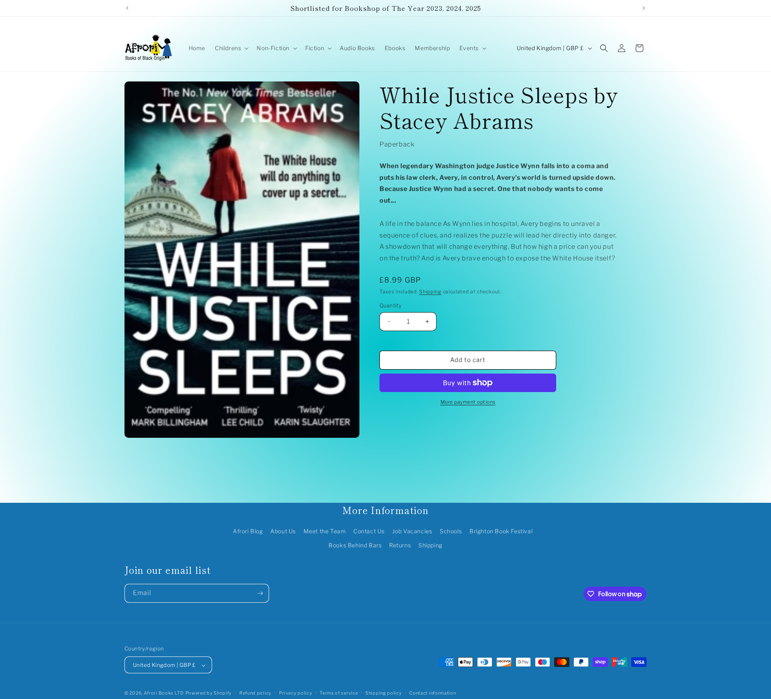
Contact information (432, 693)
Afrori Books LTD (164, 693)
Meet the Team (325, 531)
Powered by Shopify (209, 693)
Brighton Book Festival (500, 531)
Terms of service (339, 693)
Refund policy (255, 693)
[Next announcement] (644, 8)
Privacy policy (295, 693)
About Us (283, 531)
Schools (451, 531)
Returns (400, 545)
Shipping (430, 292)
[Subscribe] (260, 593)
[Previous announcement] (127, 8)
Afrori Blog (248, 531)
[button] (231, 48)
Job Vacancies (412, 531)
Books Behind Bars (354, 545)
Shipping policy (383, 693)
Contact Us (369, 531)
